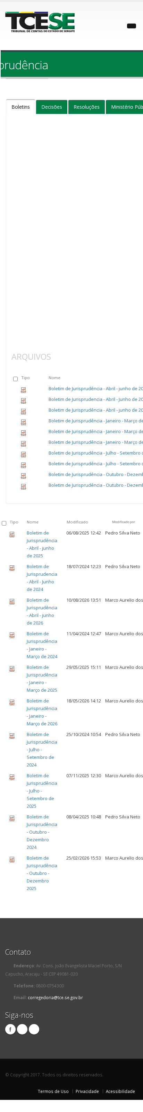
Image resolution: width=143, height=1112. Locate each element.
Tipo (25, 377)
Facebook (10, 1029)
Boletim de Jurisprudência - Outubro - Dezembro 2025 (42, 873)
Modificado (77, 521)
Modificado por (123, 522)
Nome (54, 377)
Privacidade (87, 1091)
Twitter (22, 1029)
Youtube (34, 1029)
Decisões (51, 107)
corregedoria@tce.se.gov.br (55, 997)
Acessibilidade (120, 1091)
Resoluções (87, 107)
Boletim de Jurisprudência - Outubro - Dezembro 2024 (42, 832)
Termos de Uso (53, 1091)
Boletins (20, 107)
